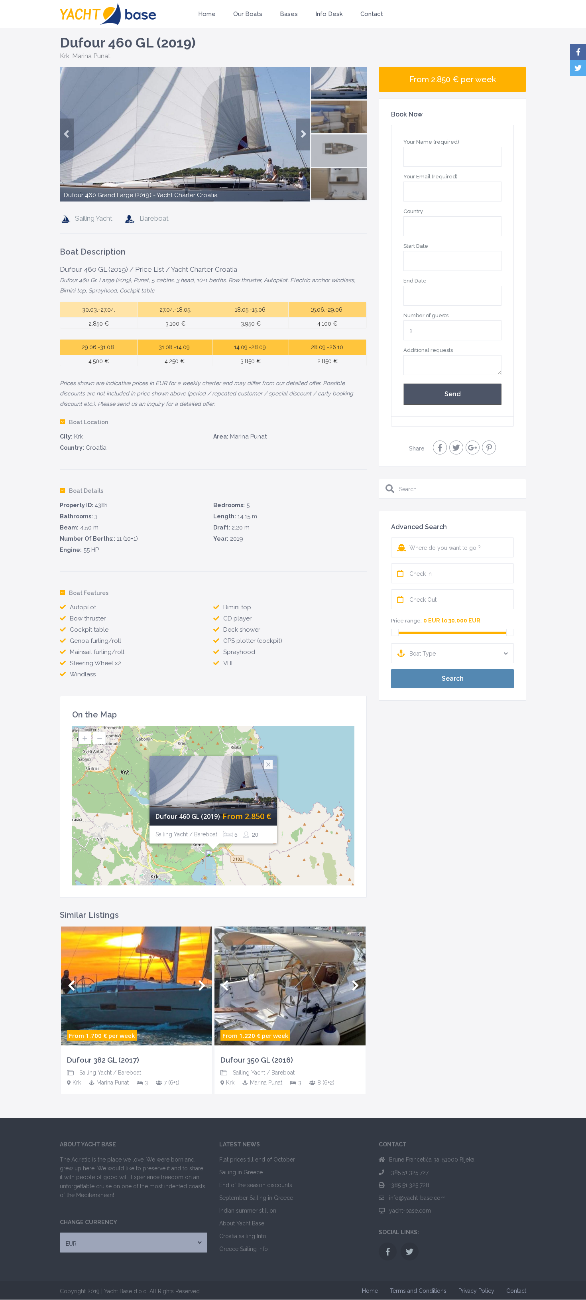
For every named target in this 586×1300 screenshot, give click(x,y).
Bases (289, 14)
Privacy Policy (476, 1291)
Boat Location (88, 422)
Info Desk (329, 14)
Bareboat (154, 218)
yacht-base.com (410, 1210)
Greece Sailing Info (243, 1249)
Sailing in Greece (241, 1172)
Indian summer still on (247, 1210)
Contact (371, 14)
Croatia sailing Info (242, 1236)
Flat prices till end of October (257, 1159)
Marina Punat (91, 56)
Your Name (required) (431, 142)
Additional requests (428, 350)
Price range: (406, 621)
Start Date (415, 246)
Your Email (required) (430, 177)
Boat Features (88, 593)
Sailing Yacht (93, 218)
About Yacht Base (241, 1223)
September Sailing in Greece (256, 1198)
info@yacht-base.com (417, 1198)
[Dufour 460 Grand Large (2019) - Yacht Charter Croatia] (185, 154)
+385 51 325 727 (409, 1172)
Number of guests (425, 315)
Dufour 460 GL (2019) (187, 816)
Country (413, 211)
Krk (64, 56)
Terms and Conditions (418, 1291)
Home (207, 14)
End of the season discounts (255, 1185)
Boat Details (86, 491)
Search (453, 678)
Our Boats (247, 14)
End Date (415, 281)
